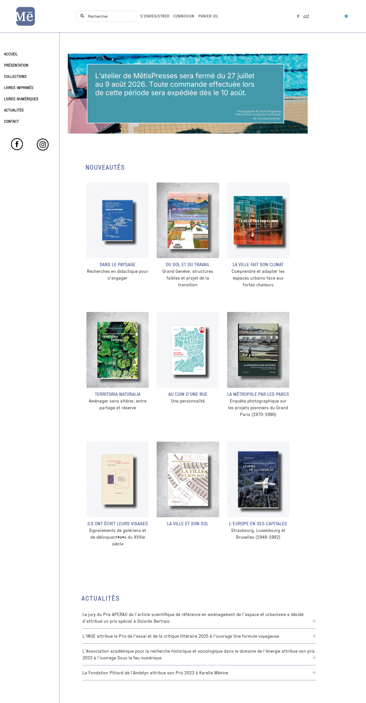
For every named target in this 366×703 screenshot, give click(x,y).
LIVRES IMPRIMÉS (18, 87)
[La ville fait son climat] (258, 220)
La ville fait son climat (258, 264)
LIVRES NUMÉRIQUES (21, 99)
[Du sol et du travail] (188, 220)
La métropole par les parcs (258, 394)
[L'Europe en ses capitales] (258, 479)
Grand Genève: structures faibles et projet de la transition (187, 278)
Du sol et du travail (188, 264)
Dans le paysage (117, 264)
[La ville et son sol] (188, 479)
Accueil (11, 54)
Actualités (14, 110)
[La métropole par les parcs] (258, 350)
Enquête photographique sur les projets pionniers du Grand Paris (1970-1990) (258, 407)
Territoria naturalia (117, 394)
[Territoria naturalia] (117, 350)
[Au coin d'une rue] (188, 350)
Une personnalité (188, 401)
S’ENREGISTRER (154, 16)
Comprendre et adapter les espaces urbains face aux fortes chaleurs (258, 278)
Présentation (16, 65)
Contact (11, 121)
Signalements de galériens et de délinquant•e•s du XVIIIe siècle (117, 537)
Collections (15, 76)
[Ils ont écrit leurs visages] (117, 479)
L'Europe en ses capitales (258, 523)
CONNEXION (183, 16)
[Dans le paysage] (117, 220)
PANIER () (208, 16)
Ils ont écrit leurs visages (117, 523)
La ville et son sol (187, 523)
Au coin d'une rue (187, 394)
